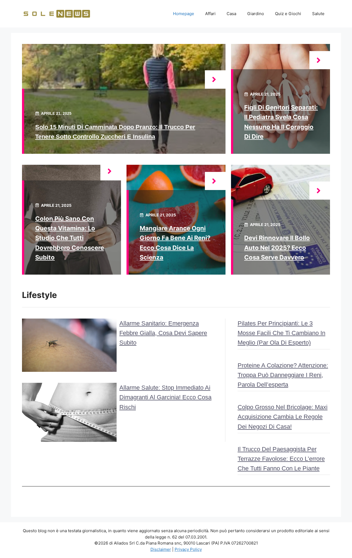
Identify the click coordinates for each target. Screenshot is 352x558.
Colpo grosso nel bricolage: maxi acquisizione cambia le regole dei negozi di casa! (283, 417)
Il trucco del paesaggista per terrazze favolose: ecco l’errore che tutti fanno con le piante (281, 459)
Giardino (255, 13)
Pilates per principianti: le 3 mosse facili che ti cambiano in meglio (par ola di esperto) (281, 333)
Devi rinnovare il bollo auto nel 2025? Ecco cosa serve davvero (277, 247)
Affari (210, 13)
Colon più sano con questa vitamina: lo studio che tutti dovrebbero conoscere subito (69, 238)
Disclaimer (160, 549)
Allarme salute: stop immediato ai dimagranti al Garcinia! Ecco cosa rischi (165, 397)
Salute (318, 13)
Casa (231, 13)
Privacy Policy (188, 549)
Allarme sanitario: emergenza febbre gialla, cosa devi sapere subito (163, 333)
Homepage (183, 13)
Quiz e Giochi (288, 13)
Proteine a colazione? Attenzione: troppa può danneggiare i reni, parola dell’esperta (283, 375)
